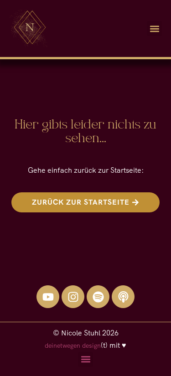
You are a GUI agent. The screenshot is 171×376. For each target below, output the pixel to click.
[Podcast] (123, 296)
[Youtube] (47, 296)
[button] (154, 28)
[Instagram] (73, 296)
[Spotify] (98, 296)
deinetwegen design (73, 345)
